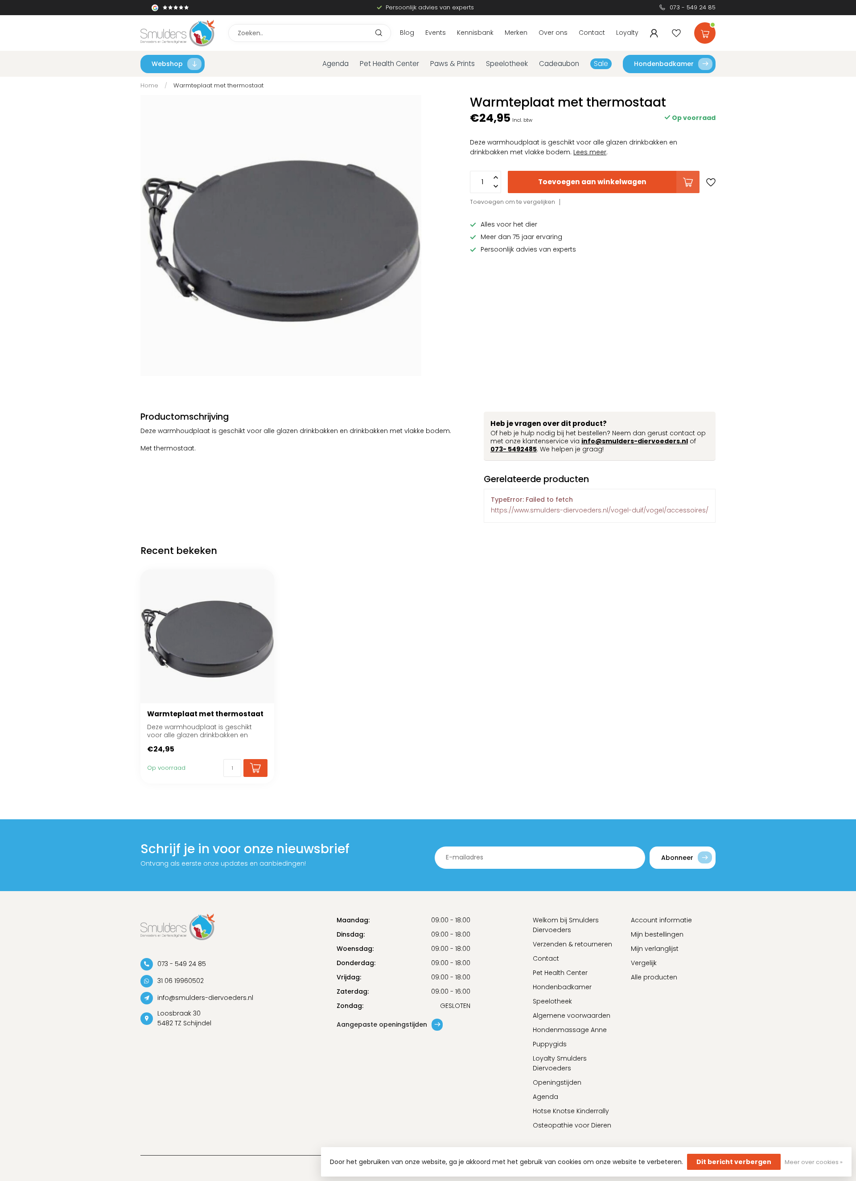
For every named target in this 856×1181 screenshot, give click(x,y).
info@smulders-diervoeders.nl (634, 441)
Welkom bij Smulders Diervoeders (566, 925)
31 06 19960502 (180, 980)
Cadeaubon (559, 63)
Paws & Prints (452, 63)
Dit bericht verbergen (733, 1161)
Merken (516, 32)
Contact (592, 32)
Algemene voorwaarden (571, 1015)
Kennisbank (475, 32)
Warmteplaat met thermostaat (218, 85)
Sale (601, 63)
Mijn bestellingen (657, 934)
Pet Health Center (389, 63)
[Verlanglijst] (676, 33)
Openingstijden (557, 1082)
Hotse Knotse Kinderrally (571, 1111)
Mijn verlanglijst (655, 948)
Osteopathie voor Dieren (572, 1125)
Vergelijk (644, 962)
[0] (705, 31)
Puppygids (550, 1044)
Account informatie (661, 920)
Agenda (335, 63)
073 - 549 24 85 (693, 7)
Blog (407, 32)
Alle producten (654, 977)
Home (149, 85)
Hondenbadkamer (664, 63)
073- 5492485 (513, 449)
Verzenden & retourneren (572, 944)
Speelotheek (507, 63)
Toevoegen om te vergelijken (512, 202)
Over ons (553, 32)
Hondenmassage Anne (570, 1029)
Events (435, 32)
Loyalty (627, 32)
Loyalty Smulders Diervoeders (560, 1063)
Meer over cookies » (814, 1162)
